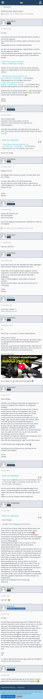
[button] (2, 2)
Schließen (19, 696)
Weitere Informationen (8, 696)
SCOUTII (20, 228)
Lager (3, 133)
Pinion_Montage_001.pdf (9, 311)
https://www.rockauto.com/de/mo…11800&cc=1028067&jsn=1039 (13, 63)
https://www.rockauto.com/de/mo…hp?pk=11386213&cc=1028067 (14, 77)
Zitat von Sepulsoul (10, 140)
